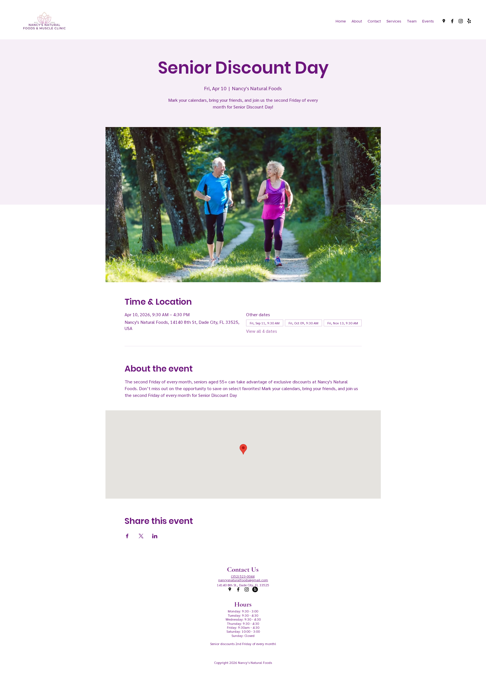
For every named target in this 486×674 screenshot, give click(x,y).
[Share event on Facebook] (127, 536)
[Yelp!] (469, 21)
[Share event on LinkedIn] (155, 536)
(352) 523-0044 (243, 576)
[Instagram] (461, 21)
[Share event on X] (141, 536)
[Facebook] (452, 21)
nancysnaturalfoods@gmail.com (243, 580)
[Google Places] (444, 21)
